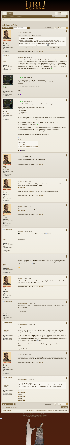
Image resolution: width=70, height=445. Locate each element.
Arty (29, 415)
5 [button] (58, 28)
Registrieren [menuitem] (66, 14)
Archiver (41, 51)
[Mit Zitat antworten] (66, 31)
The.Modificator (7, 311)
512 (8, 45)
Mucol (4, 86)
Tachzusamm (6, 330)
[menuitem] (56, 13)
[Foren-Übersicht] (35, 5)
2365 (8, 89)
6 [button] (60, 28)
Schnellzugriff (5, 14)
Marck (4, 61)
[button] (52, 28)
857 (8, 65)
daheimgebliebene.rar (24, 145)
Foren (10, 13)
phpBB (30, 413)
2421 (8, 268)
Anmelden (12, 16)
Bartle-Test (20, 72)
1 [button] (55, 28)
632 (8, 243)
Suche (5, 16)
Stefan (4, 264)
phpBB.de (42, 416)
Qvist (4, 42)
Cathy (4, 239)
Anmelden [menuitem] (63, 14)
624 (8, 334)
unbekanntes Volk (9, 25)
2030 (8, 315)
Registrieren (19, 16)
